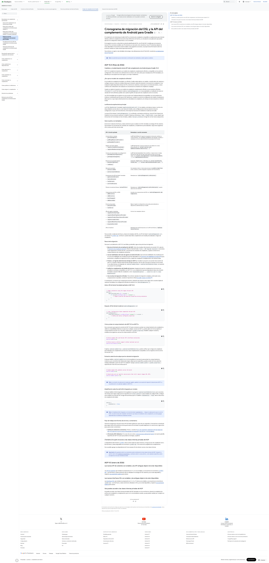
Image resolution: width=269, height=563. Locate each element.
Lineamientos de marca (37, 559)
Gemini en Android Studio (27, 9)
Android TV (105, 543)
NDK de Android (189, 543)
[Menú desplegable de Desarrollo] (51, 1)
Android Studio (257, 1)
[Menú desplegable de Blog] (72, 1)
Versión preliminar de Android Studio (69, 9)
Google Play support (232, 538)
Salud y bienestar (65, 538)
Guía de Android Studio (191, 534)
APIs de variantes (111, 471)
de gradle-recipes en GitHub (144, 278)
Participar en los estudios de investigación (237, 541)
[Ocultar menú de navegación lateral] (16, 560)
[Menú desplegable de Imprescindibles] (24, 1)
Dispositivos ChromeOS (108, 538)
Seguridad (23, 538)
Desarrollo (47, 1)
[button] (8, 20)
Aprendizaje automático (67, 536)
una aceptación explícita (116, 474)
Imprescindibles (19, 1)
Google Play (58, 1)
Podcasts (23, 547)
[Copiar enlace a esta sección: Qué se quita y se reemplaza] (122, 121)
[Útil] (161, 24)
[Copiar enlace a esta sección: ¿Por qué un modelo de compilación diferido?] (132, 79)
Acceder (265, 1)
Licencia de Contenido (156, 507)
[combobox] (230, 1)
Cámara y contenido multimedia (69, 541)
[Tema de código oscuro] (162, 289)
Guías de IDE (14, 9)
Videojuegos (64, 534)
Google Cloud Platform (61, 553)
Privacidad (64, 543)
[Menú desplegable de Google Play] (63, 1)
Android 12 (147, 545)
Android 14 (147, 541)
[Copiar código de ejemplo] (163, 289)
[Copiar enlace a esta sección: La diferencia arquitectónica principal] (127, 104)
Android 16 (147, 536)
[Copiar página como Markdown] (159, 33)
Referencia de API (190, 538)
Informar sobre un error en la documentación (238, 536)
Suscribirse (251, 559)
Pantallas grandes (107, 534)
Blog (69, 1)
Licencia (28, 559)
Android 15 (147, 538)
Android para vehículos (108, 541)
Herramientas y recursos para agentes (47, 9)
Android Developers (109, 24)
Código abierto (24, 541)
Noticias (22, 543)
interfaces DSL (110, 481)
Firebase (51, 553)
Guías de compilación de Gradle (90, 9)
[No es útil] (163, 24)
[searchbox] (9, 13)
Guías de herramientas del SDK (109, 9)
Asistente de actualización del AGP (117, 249)
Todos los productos (74, 553)
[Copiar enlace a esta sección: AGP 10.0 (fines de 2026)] (125, 65)
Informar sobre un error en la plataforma (236, 534)
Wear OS (105, 536)
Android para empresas (26, 536)
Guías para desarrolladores (192, 536)
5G (62, 545)
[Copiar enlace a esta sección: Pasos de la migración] (118, 241)
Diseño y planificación (33, 1)
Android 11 (147, 547)
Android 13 (147, 543)
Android (22, 534)
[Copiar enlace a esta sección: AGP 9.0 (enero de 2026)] (125, 463)
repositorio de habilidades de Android (150, 256)
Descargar (4, 9)
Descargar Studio (190, 541)
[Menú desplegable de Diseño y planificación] (41, 1)
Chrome (44, 553)
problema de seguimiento (123, 454)
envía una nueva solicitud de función (145, 434)
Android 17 (147, 534)
